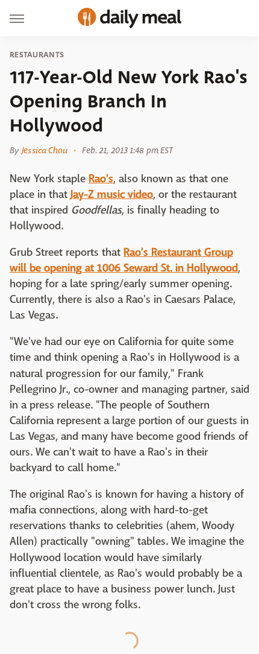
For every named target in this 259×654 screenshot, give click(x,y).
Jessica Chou (44, 150)
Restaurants (37, 55)
